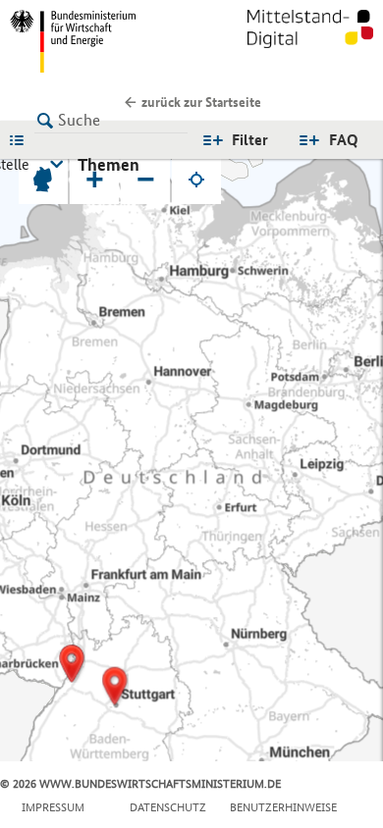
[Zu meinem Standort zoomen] (196, 179)
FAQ (343, 139)
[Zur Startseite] (310, 41)
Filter (250, 139)
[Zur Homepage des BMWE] (97, 41)
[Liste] (21, 139)
